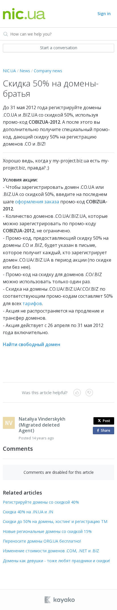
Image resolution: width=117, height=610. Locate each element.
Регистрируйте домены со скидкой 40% (41, 502)
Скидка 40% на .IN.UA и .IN (28, 511)
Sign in (104, 13)
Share (106, 431)
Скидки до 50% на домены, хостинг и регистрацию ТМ (55, 521)
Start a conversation (58, 47)
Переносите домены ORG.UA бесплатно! (42, 541)
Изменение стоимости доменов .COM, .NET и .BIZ (51, 550)
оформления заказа (37, 201)
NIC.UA (9, 70)
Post (106, 420)
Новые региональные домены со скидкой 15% (47, 531)
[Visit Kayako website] (60, 599)
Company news (48, 70)
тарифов (32, 303)
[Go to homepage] (24, 14)
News (25, 70)
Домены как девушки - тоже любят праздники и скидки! (56, 560)
